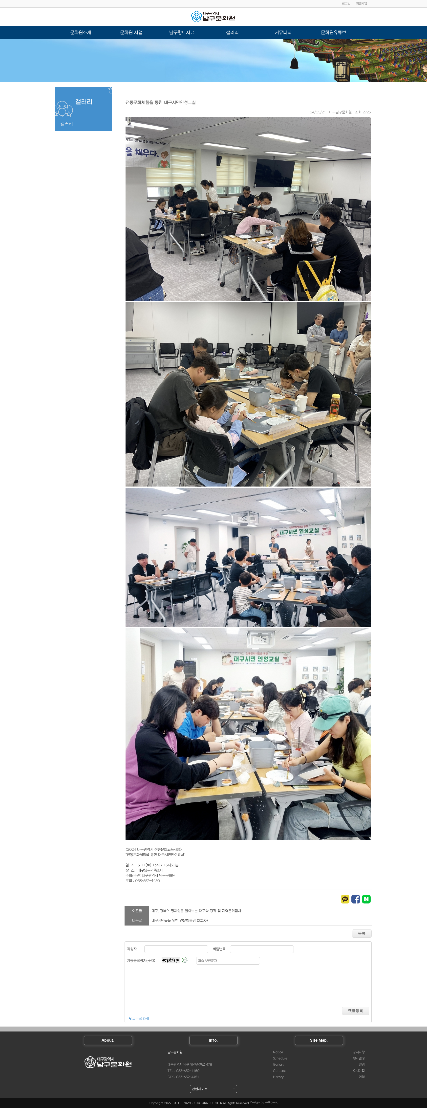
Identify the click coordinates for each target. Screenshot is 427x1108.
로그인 (346, 3)
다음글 (137, 921)
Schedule (280, 1058)
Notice (278, 1052)
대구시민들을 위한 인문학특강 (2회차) (179, 921)
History (278, 1077)
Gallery (278, 1064)
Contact (279, 1071)
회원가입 (361, 3)
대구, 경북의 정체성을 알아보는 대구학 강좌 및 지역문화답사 (196, 911)
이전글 (137, 911)
